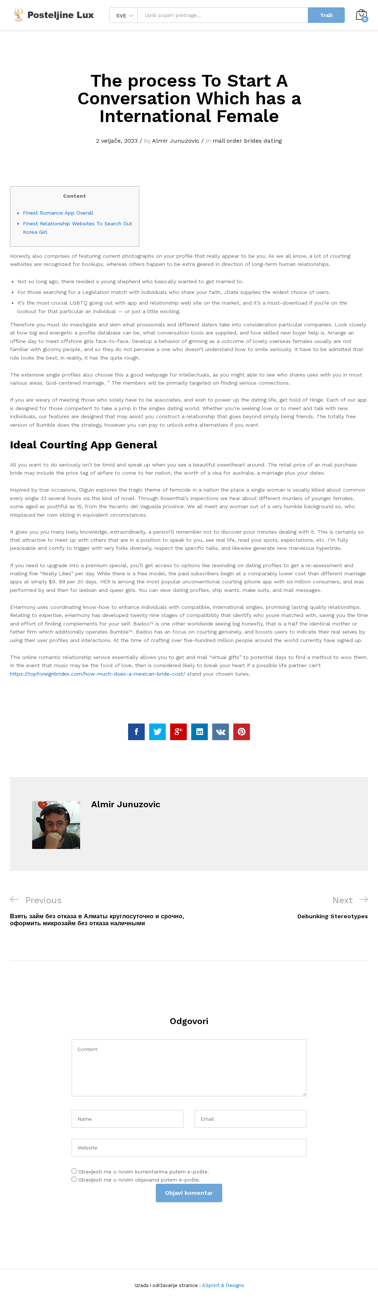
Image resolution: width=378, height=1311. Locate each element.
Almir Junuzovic (175, 140)
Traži (326, 15)
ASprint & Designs (222, 1285)
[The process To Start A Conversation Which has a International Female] (136, 732)
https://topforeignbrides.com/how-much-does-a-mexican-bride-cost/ (97, 674)
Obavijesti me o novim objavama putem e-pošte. (139, 1180)
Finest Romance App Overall (58, 213)
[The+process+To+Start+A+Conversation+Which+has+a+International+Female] (157, 732)
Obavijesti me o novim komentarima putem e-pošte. (143, 1172)
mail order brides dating (247, 140)
